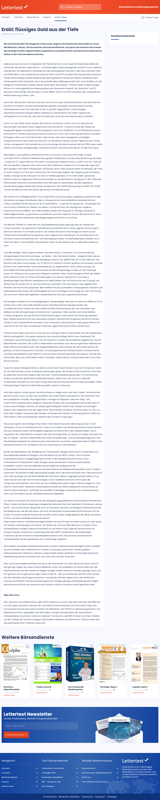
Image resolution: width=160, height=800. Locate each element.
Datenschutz (87, 797)
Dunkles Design (151, 17)
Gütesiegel (111, 797)
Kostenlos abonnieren (15, 734)
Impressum (100, 797)
